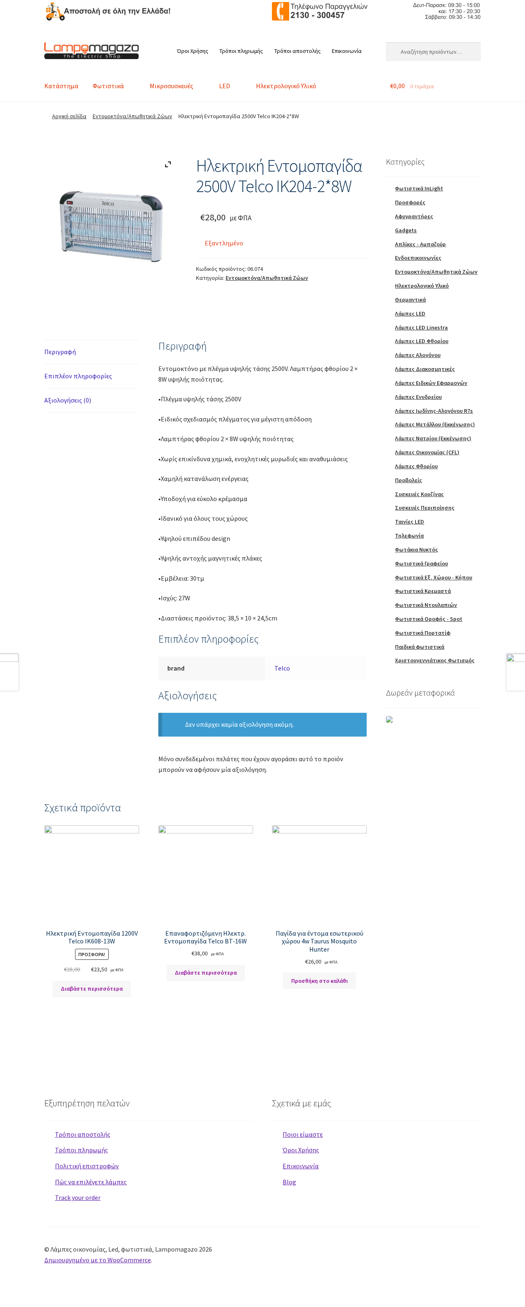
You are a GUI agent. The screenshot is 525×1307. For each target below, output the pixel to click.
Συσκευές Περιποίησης (424, 507)
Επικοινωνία (347, 51)
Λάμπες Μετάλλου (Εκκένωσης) (435, 424)
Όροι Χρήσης (192, 51)
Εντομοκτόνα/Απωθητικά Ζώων (132, 116)
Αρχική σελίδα (69, 116)
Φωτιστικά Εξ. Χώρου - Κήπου (433, 577)
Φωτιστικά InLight (419, 188)
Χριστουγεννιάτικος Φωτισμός (435, 660)
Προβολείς (408, 480)
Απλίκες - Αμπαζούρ (420, 244)
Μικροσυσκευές (171, 86)
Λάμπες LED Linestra (421, 327)
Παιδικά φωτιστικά (419, 646)
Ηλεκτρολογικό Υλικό (286, 86)
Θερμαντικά (410, 299)
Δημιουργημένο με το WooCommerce (97, 1260)
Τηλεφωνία (409, 535)
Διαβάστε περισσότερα (92, 988)
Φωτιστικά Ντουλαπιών (426, 605)
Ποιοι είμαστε (303, 1134)
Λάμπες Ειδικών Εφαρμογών (431, 383)
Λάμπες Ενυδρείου (418, 397)
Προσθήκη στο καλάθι (319, 980)
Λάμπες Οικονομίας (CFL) (427, 452)
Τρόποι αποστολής (297, 51)
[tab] (91, 352)
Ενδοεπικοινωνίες (418, 257)
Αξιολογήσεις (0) (67, 400)
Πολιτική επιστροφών (87, 1166)
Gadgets (406, 230)
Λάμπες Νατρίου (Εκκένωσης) (433, 438)
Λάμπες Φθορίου (416, 466)
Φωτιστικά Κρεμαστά (423, 591)
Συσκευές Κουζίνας (419, 494)
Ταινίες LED (409, 521)
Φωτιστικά (108, 86)
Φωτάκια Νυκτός (416, 549)
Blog (289, 1182)
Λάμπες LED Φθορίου (421, 341)
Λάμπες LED (410, 313)
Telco (282, 668)
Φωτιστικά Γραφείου (421, 563)
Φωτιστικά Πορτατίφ (422, 632)
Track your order (77, 1197)
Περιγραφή (60, 352)
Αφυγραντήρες (414, 216)
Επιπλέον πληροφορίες (78, 376)
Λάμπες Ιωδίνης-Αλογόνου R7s (434, 410)
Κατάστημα (61, 86)
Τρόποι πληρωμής (241, 51)
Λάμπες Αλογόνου (418, 355)
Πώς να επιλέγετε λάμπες (91, 1182)
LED (224, 86)
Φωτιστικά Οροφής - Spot (428, 619)
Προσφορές (410, 202)
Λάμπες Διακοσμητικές (425, 369)
